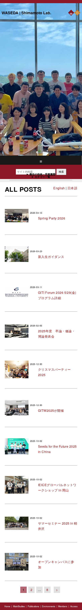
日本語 (72, 188)
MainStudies (19, 606)
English (59, 188)
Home (7, 606)
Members (62, 606)
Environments (48, 606)
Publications (33, 606)
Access (74, 606)
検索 (61, 171)
